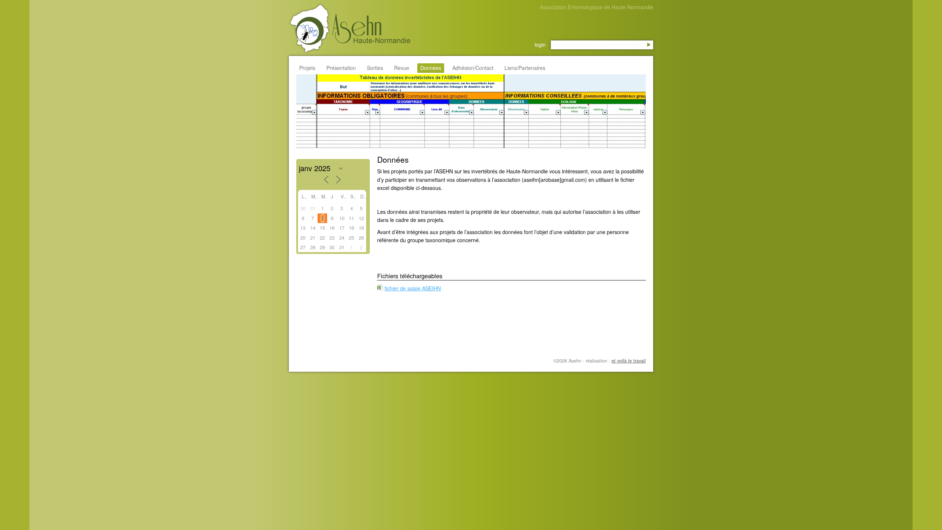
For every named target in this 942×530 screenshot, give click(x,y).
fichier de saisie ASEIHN (413, 288)
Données (430, 67)
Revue (401, 67)
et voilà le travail (629, 360)
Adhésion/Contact (472, 67)
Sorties (375, 67)
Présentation (341, 67)
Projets (307, 67)
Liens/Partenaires (524, 67)
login (540, 44)
